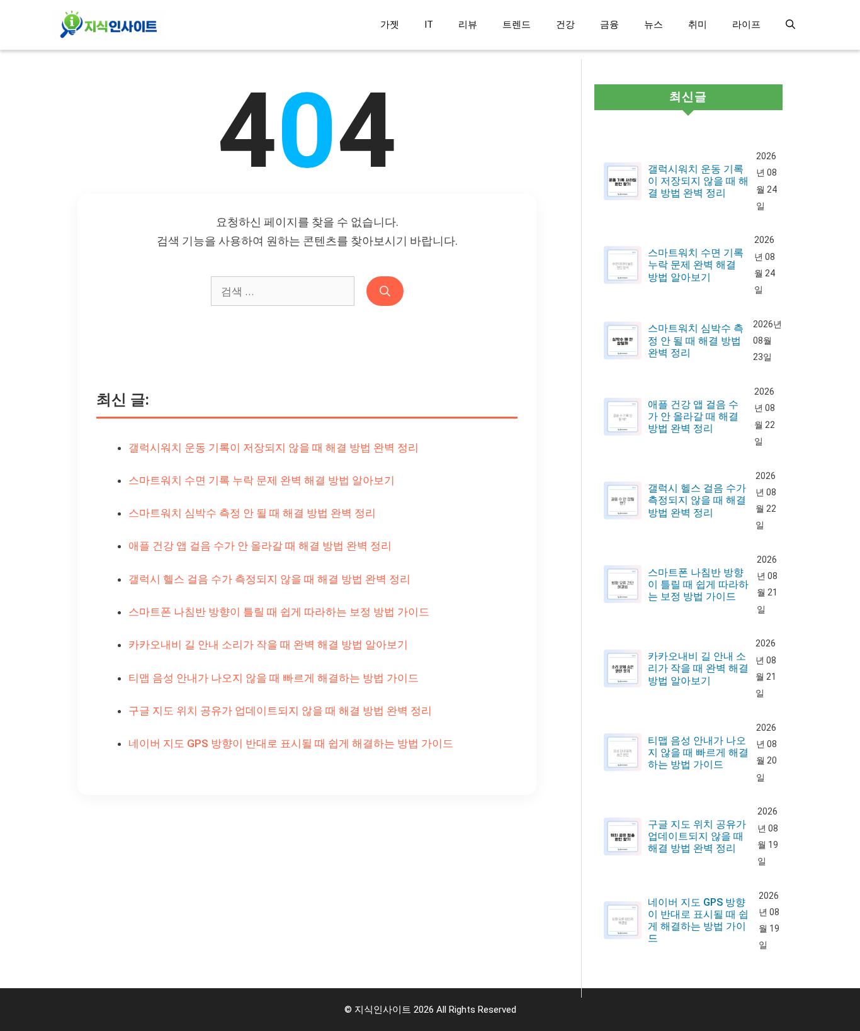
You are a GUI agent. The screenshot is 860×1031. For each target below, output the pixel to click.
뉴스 (653, 24)
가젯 (389, 24)
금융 (609, 24)
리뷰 (467, 24)
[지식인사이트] (108, 24)
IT (428, 24)
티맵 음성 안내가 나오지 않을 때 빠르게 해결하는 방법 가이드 (273, 678)
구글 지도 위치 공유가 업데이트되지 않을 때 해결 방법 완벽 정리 (280, 710)
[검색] (385, 291)
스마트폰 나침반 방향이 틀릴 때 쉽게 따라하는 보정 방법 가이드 (278, 612)
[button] (790, 24)
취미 (697, 24)
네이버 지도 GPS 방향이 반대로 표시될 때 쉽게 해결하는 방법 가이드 (290, 743)
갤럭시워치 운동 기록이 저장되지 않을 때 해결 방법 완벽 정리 (273, 447)
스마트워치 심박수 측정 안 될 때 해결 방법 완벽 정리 (252, 513)
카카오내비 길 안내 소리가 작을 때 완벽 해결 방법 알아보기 (268, 644)
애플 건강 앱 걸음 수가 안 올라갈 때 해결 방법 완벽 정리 (260, 545)
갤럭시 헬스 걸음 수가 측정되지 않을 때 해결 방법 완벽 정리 (269, 579)
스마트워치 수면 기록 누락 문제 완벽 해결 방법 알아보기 (261, 480)
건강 (565, 24)
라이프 (746, 24)
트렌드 (516, 24)
